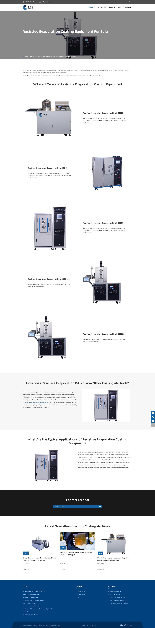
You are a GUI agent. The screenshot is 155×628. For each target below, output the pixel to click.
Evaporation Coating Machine (43, 57)
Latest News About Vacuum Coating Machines (77, 526)
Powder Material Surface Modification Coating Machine (38, 609)
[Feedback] (153, 421)
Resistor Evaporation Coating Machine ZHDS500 (103, 334)
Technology (102, 7)
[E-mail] (153, 413)
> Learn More (26, 569)
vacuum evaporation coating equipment (36, 402)
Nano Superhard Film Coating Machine (33, 600)
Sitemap (83, 625)
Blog (119, 7)
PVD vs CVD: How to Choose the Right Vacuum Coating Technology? (76, 553)
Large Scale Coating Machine (30, 615)
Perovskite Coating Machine (30, 597)
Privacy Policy (93, 625)
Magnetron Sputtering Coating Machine (33, 591)
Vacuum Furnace (27, 612)
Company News (80, 594)
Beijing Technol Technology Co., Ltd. (39, 625)
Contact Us (128, 7)
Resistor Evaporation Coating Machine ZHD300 (103, 113)
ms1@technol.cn (46, 2)
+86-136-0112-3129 (30, 2)
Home (26, 57)
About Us (112, 7)
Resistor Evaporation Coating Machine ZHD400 (48, 168)
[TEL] (153, 417)
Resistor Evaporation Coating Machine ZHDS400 (49, 279)
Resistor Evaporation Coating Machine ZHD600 (103, 223)
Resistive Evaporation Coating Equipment (64, 57)
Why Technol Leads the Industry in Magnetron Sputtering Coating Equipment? (113, 559)
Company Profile (80, 591)
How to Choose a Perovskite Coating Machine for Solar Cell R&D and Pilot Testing (40, 559)
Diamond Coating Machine (30, 603)
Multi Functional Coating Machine (32, 606)
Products (91, 7)
